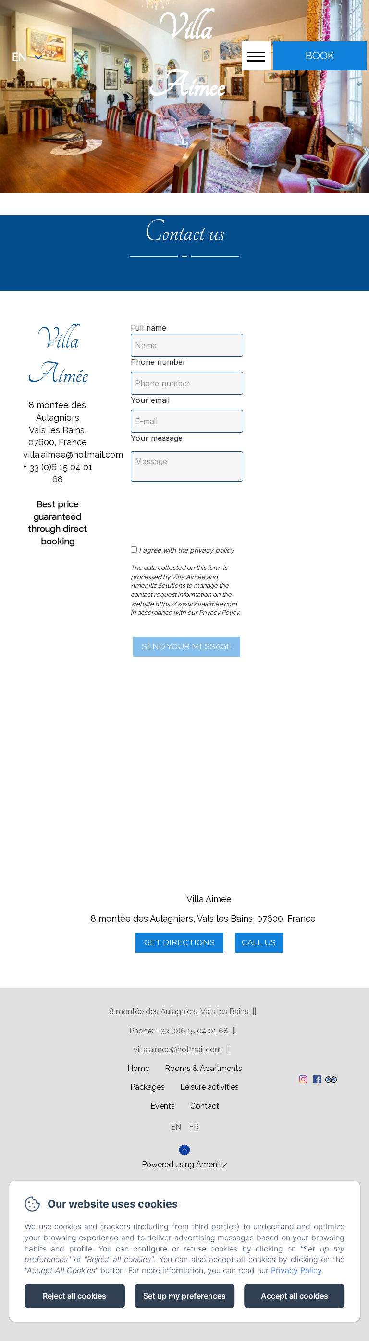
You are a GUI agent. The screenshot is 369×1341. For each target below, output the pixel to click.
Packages (147, 1087)
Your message (157, 438)
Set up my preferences (184, 1296)
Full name (148, 328)
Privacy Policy (296, 1270)
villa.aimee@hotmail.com (178, 1049)
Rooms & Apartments (203, 1068)
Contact (204, 1105)
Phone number (158, 362)
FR (194, 1127)
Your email (150, 400)
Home (138, 1068)
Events (162, 1105)
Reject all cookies (74, 1296)
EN (176, 1127)
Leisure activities (209, 1087)
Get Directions (179, 942)
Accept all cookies (294, 1296)
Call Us (259, 942)
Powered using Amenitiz (184, 1164)
